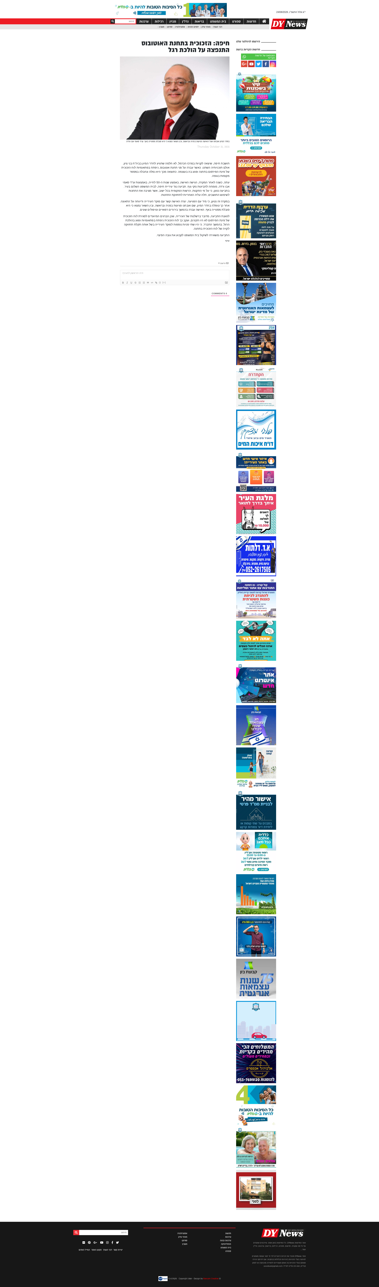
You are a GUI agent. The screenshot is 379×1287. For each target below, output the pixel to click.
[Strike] (135, 282)
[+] (164, 282)
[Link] (156, 282)
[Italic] (127, 282)
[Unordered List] (144, 282)
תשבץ (161, 27)
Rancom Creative (211, 1278)
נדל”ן (185, 21)
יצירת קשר (118, 1250)
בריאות (199, 21)
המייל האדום (84, 1250)
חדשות (251, 21)
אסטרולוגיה (180, 27)
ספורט (236, 21)
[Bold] (123, 282)
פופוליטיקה (226, 1244)
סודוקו (169, 27)
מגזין (173, 21)
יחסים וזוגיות (193, 27)
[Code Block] (152, 282)
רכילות (159, 21)
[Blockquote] (148, 282)
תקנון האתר (96, 1250)
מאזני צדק (206, 27)
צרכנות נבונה (225, 1240)
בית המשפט (218, 21)
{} (160, 282)
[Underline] (131, 282)
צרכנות (144, 21)
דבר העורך (217, 27)
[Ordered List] (140, 282)
